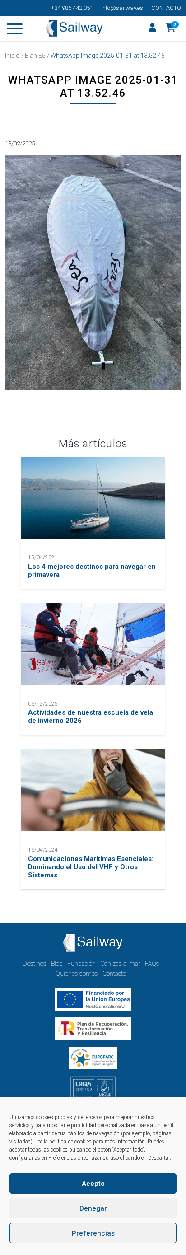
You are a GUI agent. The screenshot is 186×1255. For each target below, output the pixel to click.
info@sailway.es (122, 8)
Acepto (93, 1184)
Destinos (34, 963)
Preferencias (93, 1233)
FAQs (152, 963)
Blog (57, 963)
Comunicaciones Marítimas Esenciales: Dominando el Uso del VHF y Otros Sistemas (90, 867)
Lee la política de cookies (63, 1141)
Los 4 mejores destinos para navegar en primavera (92, 570)
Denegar (93, 1208)
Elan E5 (35, 55)
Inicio (12, 55)
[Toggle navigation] (15, 30)
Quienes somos (77, 973)
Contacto (166, 8)
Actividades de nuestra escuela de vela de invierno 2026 (90, 716)
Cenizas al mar (120, 963)
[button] (171, 28)
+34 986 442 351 (72, 8)
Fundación (81, 963)
